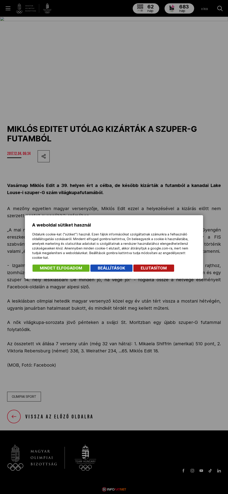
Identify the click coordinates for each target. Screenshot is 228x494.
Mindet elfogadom (61, 268)
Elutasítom (154, 268)
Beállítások (111, 268)
